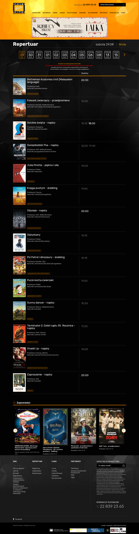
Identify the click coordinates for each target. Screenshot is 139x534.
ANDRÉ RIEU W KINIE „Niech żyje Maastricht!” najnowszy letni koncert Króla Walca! (26, 447)
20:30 (84, 80)
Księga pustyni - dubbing (42, 188)
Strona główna (18, 468)
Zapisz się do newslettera (108, 461)
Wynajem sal (114, 13)
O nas (123, 13)
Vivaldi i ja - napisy (38, 348)
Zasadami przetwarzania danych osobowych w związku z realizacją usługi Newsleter (111, 471)
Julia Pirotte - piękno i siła (43, 165)
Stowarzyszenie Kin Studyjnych (78, 472)
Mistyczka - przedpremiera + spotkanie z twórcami (82, 447)
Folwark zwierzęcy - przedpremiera (48, 100)
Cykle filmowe (72, 13)
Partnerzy (104, 13)
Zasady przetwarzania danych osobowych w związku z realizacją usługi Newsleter (20, 488)
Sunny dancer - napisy (40, 302)
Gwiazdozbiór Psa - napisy (43, 145)
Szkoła (62, 13)
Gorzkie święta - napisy (41, 122)
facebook (18, 519)
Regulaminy (17, 476)
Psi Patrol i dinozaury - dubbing (46, 257)
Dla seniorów (93, 13)
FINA (73, 478)
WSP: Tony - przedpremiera (109, 446)
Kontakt (16, 473)
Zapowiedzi (46, 13)
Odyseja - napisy (37, 210)
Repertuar (36, 13)
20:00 (85, 211)
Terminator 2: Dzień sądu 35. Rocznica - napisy (51, 327)
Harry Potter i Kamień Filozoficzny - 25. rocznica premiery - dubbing (53, 449)
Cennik (55, 13)
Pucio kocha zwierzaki (40, 280)
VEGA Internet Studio (120, 525)
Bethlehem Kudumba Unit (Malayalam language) (49, 81)
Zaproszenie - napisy (39, 374)
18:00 (91, 123)
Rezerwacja (36, 473)
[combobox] (112, 4)
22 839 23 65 (89, 4)
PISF (72, 475)
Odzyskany (33, 234)
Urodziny (82, 13)
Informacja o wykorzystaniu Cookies (18, 480)
